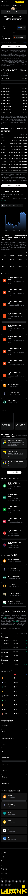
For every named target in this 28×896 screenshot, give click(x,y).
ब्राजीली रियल (5, 783)
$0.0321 (16, 700)
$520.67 (16, 686)
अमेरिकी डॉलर (5, 725)
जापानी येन (4, 770)
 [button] (13, 2)
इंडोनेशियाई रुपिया (6, 745)
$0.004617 (16, 713)
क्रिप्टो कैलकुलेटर (6, 5)
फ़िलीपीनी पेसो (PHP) (7, 732)
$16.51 (15, 695)
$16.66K (16, 682)
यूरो (3, 751)
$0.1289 (16, 709)
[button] (24, 27)
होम (1, 5)
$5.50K (16, 691)
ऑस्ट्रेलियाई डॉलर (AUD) (8, 738)
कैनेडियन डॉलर (5, 757)
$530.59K (16, 678)
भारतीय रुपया (5, 764)
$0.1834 (16, 704)
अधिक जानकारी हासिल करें (21, 435)
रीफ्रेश (25, 42)
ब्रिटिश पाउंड (5, 777)
